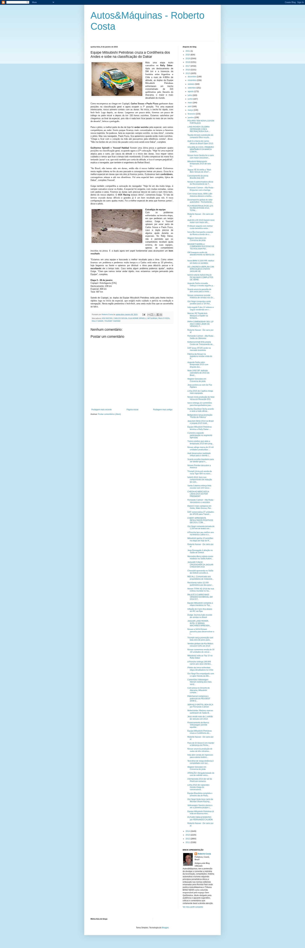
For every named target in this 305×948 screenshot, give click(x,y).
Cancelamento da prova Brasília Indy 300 (197, 177)
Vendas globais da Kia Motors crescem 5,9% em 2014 (200, 644)
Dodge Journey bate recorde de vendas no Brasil (199, 616)
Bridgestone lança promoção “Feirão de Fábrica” (199, 416)
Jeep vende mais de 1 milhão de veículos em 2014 (200, 717)
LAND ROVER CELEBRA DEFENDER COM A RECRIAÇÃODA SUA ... (198, 129)
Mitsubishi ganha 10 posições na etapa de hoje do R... (200, 539)
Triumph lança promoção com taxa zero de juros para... (200, 639)
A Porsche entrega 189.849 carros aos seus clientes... (199, 663)
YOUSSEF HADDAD (112, 321)
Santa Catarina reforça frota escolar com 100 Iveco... (199, 486)
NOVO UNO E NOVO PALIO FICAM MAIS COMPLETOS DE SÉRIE (200, 277)
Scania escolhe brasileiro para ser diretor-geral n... (200, 460)
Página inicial (132, 409)
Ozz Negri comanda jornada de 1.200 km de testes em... (200, 527)
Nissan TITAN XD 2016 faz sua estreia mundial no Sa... (200, 590)
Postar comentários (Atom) (109, 414)
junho (190, 99)
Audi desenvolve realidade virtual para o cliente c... (199, 454)
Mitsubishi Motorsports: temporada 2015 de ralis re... (199, 163)
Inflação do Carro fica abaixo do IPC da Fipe (199, 610)
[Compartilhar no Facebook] (157, 314)
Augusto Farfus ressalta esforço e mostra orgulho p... (200, 284)
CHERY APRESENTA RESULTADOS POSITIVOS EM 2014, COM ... (200, 520)
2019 (188, 58)
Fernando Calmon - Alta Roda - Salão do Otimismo (200, 337)
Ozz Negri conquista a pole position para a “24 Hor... (199, 302)
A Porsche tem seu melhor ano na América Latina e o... (200, 533)
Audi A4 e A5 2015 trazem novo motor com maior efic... (200, 221)
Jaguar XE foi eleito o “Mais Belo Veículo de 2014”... (199, 171)
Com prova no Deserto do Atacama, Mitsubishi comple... (198, 690)
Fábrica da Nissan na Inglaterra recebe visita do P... (199, 356)
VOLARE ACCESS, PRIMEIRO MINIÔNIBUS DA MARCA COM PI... (200, 149)
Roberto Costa (204, 854)
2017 (188, 66)
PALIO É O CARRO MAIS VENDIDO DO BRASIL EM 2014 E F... (200, 597)
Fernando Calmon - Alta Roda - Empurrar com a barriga (200, 189)
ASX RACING (107, 318)
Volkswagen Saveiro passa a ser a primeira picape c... (199, 806)
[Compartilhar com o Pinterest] (161, 314)
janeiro (191, 117)
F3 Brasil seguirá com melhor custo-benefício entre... (200, 227)
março (191, 110)
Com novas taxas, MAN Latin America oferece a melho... (200, 195)
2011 (188, 842)
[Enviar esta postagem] (144, 314)
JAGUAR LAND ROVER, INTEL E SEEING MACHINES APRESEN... (199, 623)
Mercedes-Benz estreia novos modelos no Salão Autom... (200, 557)
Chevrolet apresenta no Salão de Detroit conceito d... (200, 572)
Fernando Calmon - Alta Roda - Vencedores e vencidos (200, 501)
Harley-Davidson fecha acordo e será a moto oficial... (200, 410)
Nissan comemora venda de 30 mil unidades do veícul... (200, 650)
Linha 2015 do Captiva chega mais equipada (200, 392)
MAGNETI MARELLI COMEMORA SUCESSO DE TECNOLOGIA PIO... (200, 246)
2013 (188, 835)
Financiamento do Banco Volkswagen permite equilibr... (198, 724)
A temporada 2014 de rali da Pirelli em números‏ (199, 780)
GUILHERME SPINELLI (137, 318)
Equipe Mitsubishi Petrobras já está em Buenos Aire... (200, 812)
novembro (192, 80)
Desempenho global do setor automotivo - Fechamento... (200, 201)
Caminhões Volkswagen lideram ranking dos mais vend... (199, 682)
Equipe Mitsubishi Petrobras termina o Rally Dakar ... (199, 428)
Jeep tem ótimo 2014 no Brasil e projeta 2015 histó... (200, 422)
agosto (191, 91)
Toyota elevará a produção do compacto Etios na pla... (200, 136)
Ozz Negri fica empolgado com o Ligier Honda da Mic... (200, 675)
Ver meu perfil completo (193, 907)
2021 (188, 51)
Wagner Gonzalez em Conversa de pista (196, 239)
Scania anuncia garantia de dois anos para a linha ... (199, 290)
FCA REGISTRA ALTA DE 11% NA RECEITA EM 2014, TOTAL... (200, 208)
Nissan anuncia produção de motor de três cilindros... (199, 750)
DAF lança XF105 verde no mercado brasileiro (199, 349)
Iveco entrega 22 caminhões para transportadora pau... (199, 404)
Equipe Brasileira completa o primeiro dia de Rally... (199, 794)
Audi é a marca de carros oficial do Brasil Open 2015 (200, 142)
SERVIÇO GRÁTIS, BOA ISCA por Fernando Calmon (200, 706)
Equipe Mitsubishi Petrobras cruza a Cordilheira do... (199, 732)
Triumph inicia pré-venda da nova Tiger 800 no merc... (199, 472)
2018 (188, 62)
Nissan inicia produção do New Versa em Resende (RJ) (200, 398)
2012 (188, 839)
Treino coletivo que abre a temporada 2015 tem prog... (200, 442)
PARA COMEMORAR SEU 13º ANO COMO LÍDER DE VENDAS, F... (200, 324)
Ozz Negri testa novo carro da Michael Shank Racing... (200, 800)
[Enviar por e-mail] (148, 314)
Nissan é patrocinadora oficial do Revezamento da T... (200, 183)
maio (190, 102)
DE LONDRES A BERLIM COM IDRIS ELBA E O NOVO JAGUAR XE (200, 269)
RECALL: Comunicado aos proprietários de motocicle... (200, 577)
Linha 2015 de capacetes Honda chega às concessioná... (198, 787)
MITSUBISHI (152, 318)
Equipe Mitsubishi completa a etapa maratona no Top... (200, 604)
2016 (188, 70)
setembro (192, 88)
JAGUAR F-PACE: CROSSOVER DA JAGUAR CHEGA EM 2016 (200, 564)
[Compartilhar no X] (154, 314)
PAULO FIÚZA (163, 318)
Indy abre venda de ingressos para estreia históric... (200, 756)
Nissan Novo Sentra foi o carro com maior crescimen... (200, 156)
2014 (188, 831)
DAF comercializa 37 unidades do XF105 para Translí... (200, 513)
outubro (191, 84)
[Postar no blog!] (151, 314)
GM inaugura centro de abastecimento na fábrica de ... (200, 254)
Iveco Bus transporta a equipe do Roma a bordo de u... (200, 233)
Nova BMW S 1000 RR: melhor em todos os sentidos (200, 262)
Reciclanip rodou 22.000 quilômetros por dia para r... (200, 584)
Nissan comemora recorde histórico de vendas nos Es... (200, 296)
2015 (188, 73)
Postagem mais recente (101, 409)
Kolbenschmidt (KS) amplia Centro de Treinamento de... (200, 343)
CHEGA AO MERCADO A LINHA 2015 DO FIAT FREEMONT (198, 494)
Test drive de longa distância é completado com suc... (200, 762)
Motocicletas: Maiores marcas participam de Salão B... (200, 711)
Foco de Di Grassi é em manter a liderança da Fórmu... (200, 744)
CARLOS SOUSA (120, 318)
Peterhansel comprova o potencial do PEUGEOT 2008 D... (198, 698)
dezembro (192, 77)
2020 (188, 55)
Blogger (165, 928)
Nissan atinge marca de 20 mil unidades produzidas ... (200, 448)
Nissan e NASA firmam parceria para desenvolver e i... (200, 631)
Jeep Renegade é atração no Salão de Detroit (200, 551)
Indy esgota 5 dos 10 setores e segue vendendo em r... (200, 308)
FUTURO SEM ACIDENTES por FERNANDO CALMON (200, 818)
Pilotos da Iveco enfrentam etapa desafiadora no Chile (200, 668)
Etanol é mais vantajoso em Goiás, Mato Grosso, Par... (199, 507)
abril (190, 106)
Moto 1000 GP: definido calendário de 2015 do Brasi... (198, 372)
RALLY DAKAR (97, 321)
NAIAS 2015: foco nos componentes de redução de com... (199, 479)
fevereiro (192, 114)
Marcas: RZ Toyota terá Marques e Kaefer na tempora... (197, 315)
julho (190, 95)
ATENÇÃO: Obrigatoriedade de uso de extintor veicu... (200, 774)
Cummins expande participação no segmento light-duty (199, 435)
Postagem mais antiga (162, 409)
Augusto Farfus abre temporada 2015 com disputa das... (197, 364)
